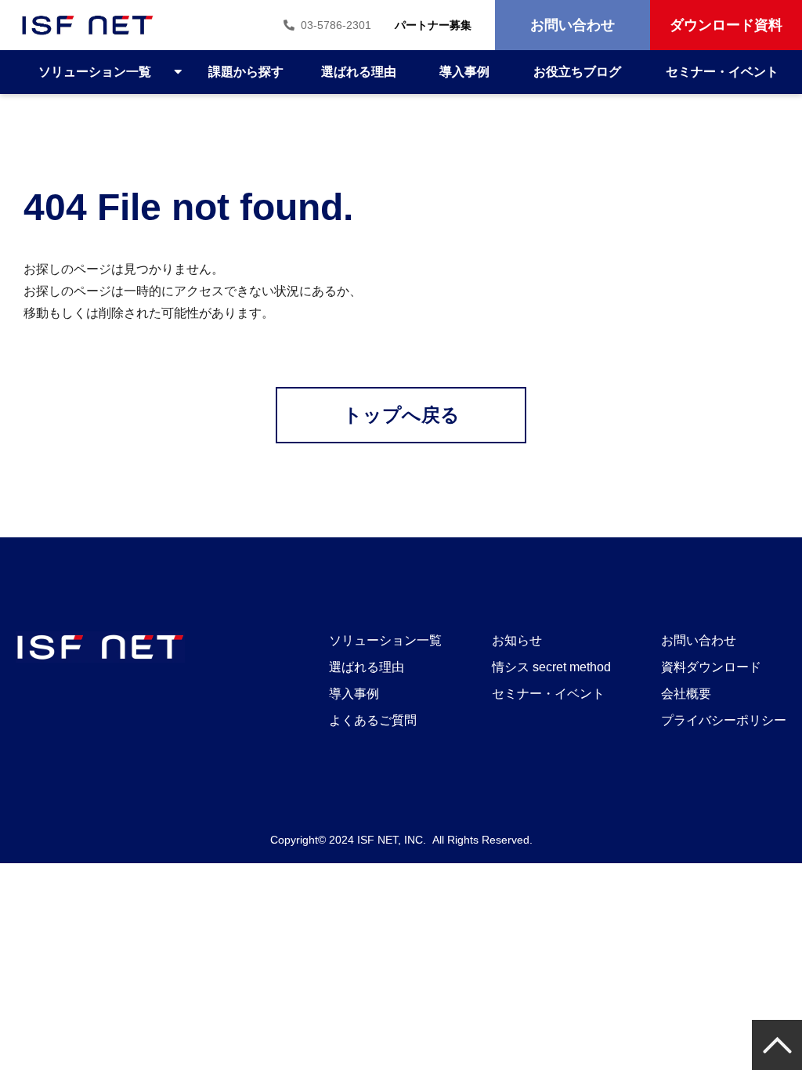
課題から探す (246, 71)
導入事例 (464, 71)
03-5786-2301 (336, 25)
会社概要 (686, 693)
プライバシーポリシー (723, 720)
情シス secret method (551, 667)
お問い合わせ (572, 25)
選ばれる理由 (358, 71)
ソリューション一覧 (94, 71)
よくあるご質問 (373, 720)
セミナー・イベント (722, 71)
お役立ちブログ (577, 71)
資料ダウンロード (711, 667)
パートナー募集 (433, 25)
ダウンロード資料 (726, 25)
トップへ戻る (401, 414)
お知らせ (517, 640)
